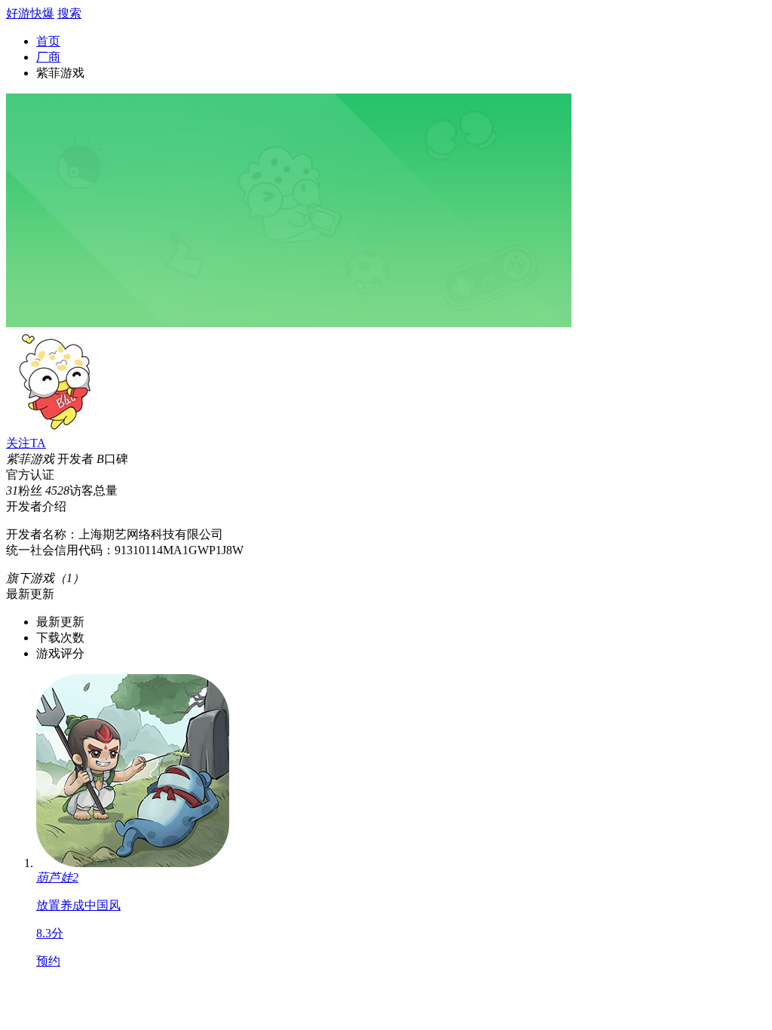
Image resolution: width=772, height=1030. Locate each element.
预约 (48, 961)
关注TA (26, 443)
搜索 (69, 13)
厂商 (48, 57)
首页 (48, 41)
